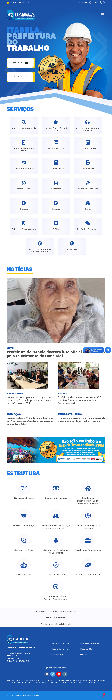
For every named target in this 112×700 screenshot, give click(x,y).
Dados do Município (60, 643)
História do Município (60, 649)
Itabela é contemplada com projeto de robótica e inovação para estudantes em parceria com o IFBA (30, 400)
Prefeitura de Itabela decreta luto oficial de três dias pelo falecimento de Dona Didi (56, 354)
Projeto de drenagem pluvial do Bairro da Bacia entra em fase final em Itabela (81, 419)
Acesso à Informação (19, 2)
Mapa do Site (86, 649)
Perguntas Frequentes (89, 643)
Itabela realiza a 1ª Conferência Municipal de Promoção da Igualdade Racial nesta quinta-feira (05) (30, 420)
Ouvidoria (84, 654)
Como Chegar (57, 654)
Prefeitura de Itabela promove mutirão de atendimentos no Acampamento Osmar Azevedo (80, 400)
